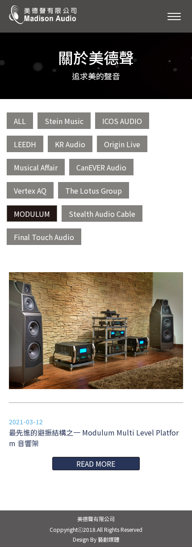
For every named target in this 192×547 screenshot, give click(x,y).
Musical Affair (36, 167)
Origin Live (122, 144)
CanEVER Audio (101, 167)
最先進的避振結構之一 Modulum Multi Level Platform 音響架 (94, 437)
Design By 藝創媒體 (96, 539)
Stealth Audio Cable (102, 213)
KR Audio (70, 144)
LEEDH (25, 144)
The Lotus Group (93, 190)
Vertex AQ (30, 190)
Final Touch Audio (44, 237)
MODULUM (32, 213)
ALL (20, 121)
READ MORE (95, 463)
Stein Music (64, 121)
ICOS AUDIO (122, 121)
